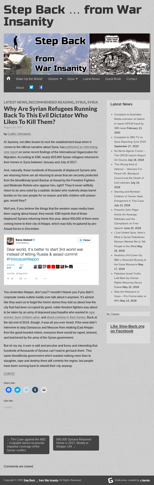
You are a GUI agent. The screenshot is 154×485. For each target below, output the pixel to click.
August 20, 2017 (13, 127)
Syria (80, 102)
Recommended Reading (51, 102)
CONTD (9, 373)
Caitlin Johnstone (19, 134)
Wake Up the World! (29, 79)
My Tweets (113, 313)
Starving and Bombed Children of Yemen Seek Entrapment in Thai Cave (129, 196)
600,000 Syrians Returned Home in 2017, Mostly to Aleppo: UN (73, 443)
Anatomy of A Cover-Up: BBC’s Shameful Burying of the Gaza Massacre (130, 260)
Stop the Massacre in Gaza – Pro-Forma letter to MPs (130, 296)
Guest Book (113, 79)
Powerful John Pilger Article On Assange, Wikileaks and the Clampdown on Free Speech (126, 218)
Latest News (91, 79)
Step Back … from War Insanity (73, 16)
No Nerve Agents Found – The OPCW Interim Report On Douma (130, 155)
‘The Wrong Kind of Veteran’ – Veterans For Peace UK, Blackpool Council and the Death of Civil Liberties (129, 173)
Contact (132, 79)
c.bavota (144, 480)
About (20, 87)
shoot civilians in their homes (66, 317)
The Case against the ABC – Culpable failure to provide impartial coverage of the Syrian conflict (26, 445)
